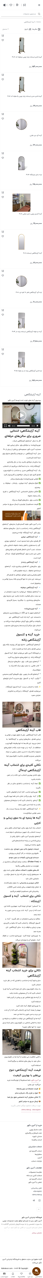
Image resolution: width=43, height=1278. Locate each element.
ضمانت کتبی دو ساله (34, 1175)
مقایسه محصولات (35, 1172)
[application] (21, 415)
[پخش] (37, 426)
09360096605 (26, 1110)
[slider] (23, 425)
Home (38, 22)
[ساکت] (9, 426)
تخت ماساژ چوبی (35, 1130)
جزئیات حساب (36, 1161)
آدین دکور (35, 1080)
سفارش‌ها (38, 1154)
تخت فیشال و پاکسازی (33, 1133)
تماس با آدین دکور (35, 1182)
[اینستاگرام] (39, 1201)
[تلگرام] (34, 1201)
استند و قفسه (37, 1140)
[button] (21, 415)
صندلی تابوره (37, 1136)
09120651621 (36, 1110)
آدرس (40, 1158)
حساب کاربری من (35, 1151)
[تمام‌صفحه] (5, 426)
